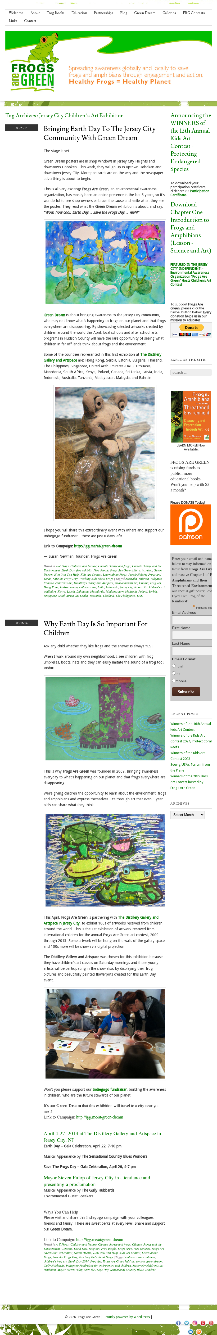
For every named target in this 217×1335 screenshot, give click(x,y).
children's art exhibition (140, 1257)
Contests (66, 1248)
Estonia (143, 583)
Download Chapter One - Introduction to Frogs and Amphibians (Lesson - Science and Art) (190, 228)
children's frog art (55, 1261)
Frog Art (155, 583)
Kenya (61, 591)
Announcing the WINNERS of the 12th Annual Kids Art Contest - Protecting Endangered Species (190, 142)
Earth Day (68, 570)
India (101, 587)
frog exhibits (84, 570)
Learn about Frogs (115, 574)
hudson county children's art (78, 587)
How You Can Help (66, 574)
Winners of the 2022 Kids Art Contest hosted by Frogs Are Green (189, 782)
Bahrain (144, 578)
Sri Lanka (81, 595)
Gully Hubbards (54, 1265)
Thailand (108, 595)
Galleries (169, 13)
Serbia (153, 591)
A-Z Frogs (62, 566)
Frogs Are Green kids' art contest (131, 570)
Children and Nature (83, 566)
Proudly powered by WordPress (127, 1317)
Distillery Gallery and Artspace (93, 583)
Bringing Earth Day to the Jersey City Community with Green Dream (100, 133)
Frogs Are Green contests (134, 1248)
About (35, 13)
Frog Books (56, 13)
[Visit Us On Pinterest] (203, 1326)
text (178, 673)
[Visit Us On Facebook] (178, 1326)
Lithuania (82, 591)
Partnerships (103, 13)
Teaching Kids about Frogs (96, 578)
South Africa (66, 595)
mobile (181, 681)
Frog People (100, 570)
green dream (154, 1261)
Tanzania (95, 595)
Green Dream (145, 13)
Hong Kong (51, 587)
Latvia (71, 591)
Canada (49, 583)
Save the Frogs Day (65, 578)
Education (79, 13)
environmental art (126, 583)
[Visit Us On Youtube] (211, 1326)
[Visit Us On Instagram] (195, 1326)
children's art (63, 583)
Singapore (50, 595)
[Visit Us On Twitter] (186, 1326)
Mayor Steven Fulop (70, 1270)
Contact (30, 21)
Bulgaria (156, 578)
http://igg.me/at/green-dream (98, 546)
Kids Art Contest (90, 574)
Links (13, 21)
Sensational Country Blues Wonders (133, 1270)
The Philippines (125, 595)
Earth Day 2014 (78, 1261)
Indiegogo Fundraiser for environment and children (98, 1265)
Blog (123, 13)
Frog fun (94, 1248)
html (179, 666)
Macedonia (97, 591)
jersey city (126, 587)
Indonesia (112, 587)
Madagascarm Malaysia (121, 591)
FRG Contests (194, 13)
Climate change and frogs (114, 566)
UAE (140, 595)
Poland (142, 591)
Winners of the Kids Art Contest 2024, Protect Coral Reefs (191, 741)
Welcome (16, 13)
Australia (131, 578)
